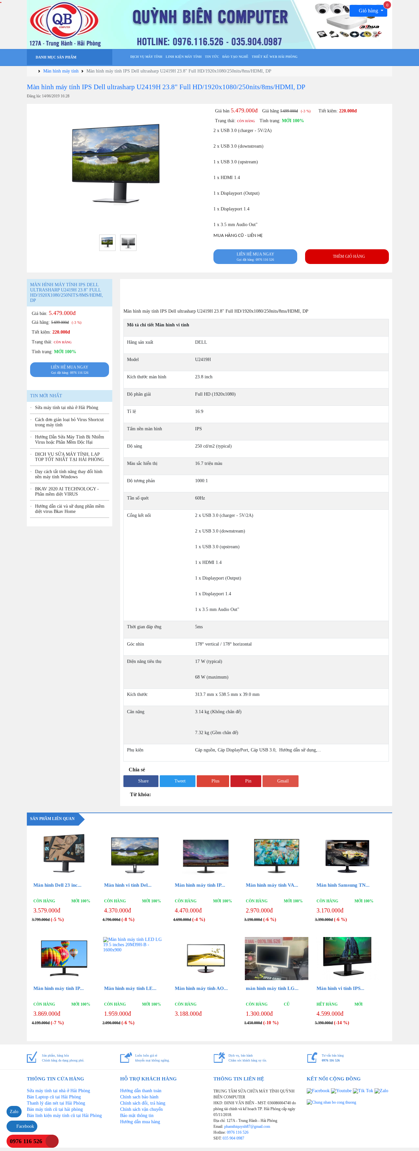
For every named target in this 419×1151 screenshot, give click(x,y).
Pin (247, 781)
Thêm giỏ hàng (348, 256)
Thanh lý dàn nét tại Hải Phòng (56, 1103)
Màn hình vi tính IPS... (340, 988)
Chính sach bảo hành (139, 1096)
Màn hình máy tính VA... (272, 885)
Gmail (282, 781)
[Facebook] (319, 1090)
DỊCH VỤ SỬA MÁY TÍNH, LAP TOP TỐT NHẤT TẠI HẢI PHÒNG (69, 457)
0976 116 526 (237, 1132)
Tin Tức (212, 56)
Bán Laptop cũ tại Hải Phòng (54, 1096)
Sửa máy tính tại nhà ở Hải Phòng (66, 407)
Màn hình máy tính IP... (200, 885)
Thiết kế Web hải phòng (275, 56)
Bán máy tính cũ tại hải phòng (55, 1109)
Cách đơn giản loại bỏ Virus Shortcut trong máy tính (69, 422)
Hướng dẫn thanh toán (140, 1090)
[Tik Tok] (363, 1090)
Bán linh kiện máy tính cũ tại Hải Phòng (64, 1115)
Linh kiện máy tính (184, 56)
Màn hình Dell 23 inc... (57, 885)
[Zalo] (381, 1090)
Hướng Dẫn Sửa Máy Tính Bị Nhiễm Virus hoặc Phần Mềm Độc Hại (69, 440)
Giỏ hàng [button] (372, 9)
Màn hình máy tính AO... (201, 988)
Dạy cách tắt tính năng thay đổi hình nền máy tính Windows (68, 474)
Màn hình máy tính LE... (130, 988)
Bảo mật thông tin (137, 1115)
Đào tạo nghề (235, 56)
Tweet (179, 781)
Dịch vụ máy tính (146, 56)
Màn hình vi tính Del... (128, 885)
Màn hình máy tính (61, 71)
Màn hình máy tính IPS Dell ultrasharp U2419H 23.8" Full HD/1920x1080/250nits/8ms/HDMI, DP (166, 87)
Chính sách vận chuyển (141, 1109)
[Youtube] (342, 1090)
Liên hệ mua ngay (255, 256)
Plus (214, 781)
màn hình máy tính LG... (272, 988)
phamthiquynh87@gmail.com (247, 1126)
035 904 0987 (233, 1138)
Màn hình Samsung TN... (343, 885)
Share (143, 781)
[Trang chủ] (122, 58)
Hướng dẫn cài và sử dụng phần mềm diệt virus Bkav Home (69, 509)
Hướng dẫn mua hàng (140, 1121)
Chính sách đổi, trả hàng (142, 1103)
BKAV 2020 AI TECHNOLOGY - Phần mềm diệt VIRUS (67, 491)
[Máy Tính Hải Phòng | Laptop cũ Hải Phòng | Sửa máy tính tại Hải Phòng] (209, 24)
